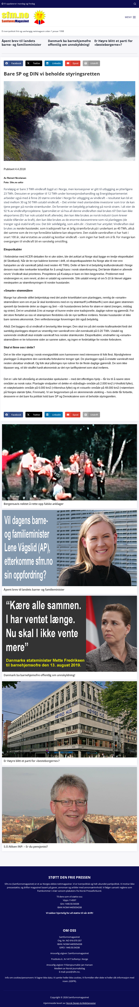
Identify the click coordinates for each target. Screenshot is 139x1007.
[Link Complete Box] (69, 466)
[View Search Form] (134, 3)
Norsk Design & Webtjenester (81, 1003)
